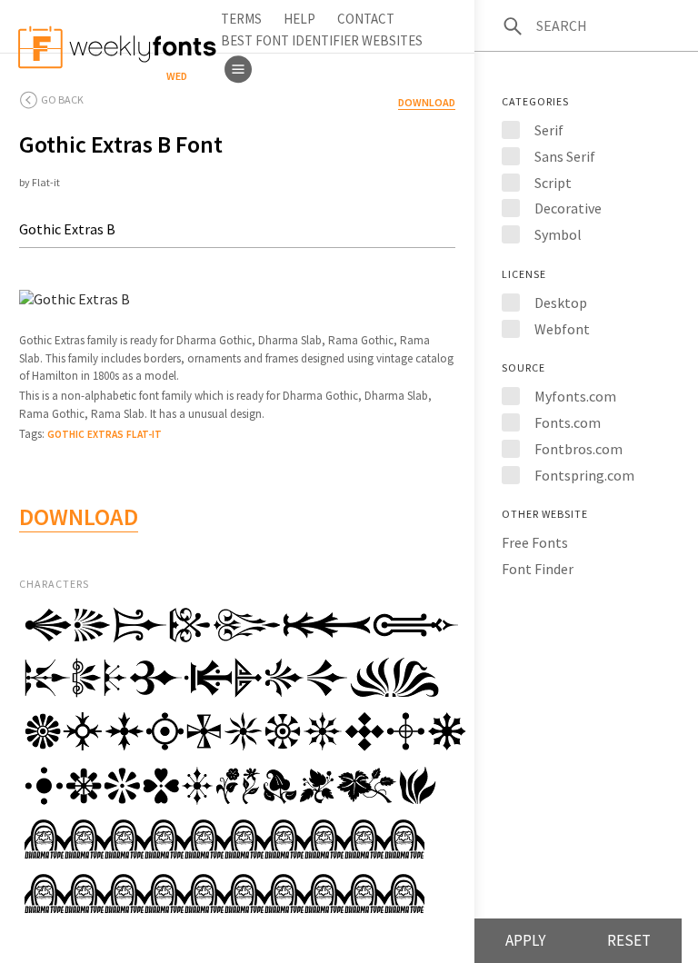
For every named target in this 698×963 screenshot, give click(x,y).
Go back (62, 99)
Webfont (562, 329)
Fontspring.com (584, 475)
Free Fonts (535, 542)
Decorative (568, 208)
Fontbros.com (578, 449)
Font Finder (537, 569)
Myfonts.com (575, 396)
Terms (241, 18)
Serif (548, 130)
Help (299, 18)
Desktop (560, 302)
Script (553, 183)
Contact (365, 18)
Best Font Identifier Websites (322, 40)
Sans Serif (564, 156)
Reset (629, 940)
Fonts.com (567, 422)
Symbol (558, 234)
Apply (525, 940)
